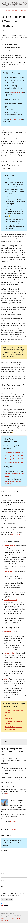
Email (3, 880)
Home (3, 918)
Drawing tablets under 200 (14, 462)
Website (4, 887)
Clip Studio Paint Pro (16, 92)
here (6, 794)
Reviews (14, 10)
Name (3, 873)
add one (13, 829)
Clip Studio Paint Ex (16, 119)
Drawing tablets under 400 (14, 456)
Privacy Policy (11, 918)
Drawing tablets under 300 (14, 459)
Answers (7, 10)
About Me (23, 10)
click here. (13, 821)
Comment (5, 850)
